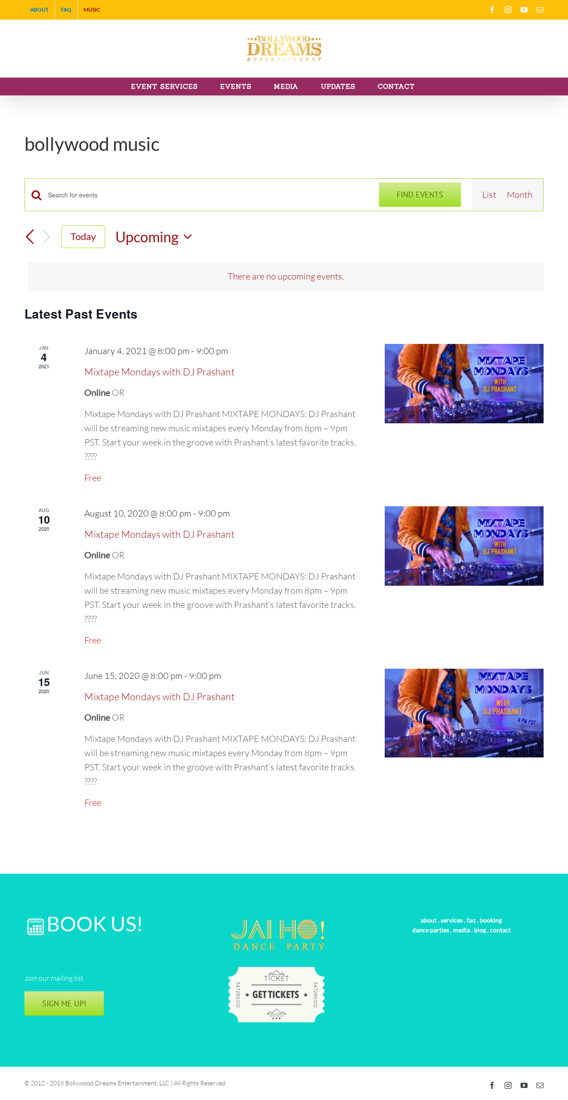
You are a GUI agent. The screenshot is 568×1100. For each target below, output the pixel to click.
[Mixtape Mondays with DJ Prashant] (464, 383)
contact (500, 930)
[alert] (286, 276)
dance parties (430, 930)
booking (491, 920)
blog (480, 930)
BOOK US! (95, 923)
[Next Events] (46, 236)
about (429, 920)
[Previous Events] (29, 237)
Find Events (420, 194)
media (461, 930)
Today (83, 236)
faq (471, 920)
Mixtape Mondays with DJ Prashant (159, 372)
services (452, 920)
